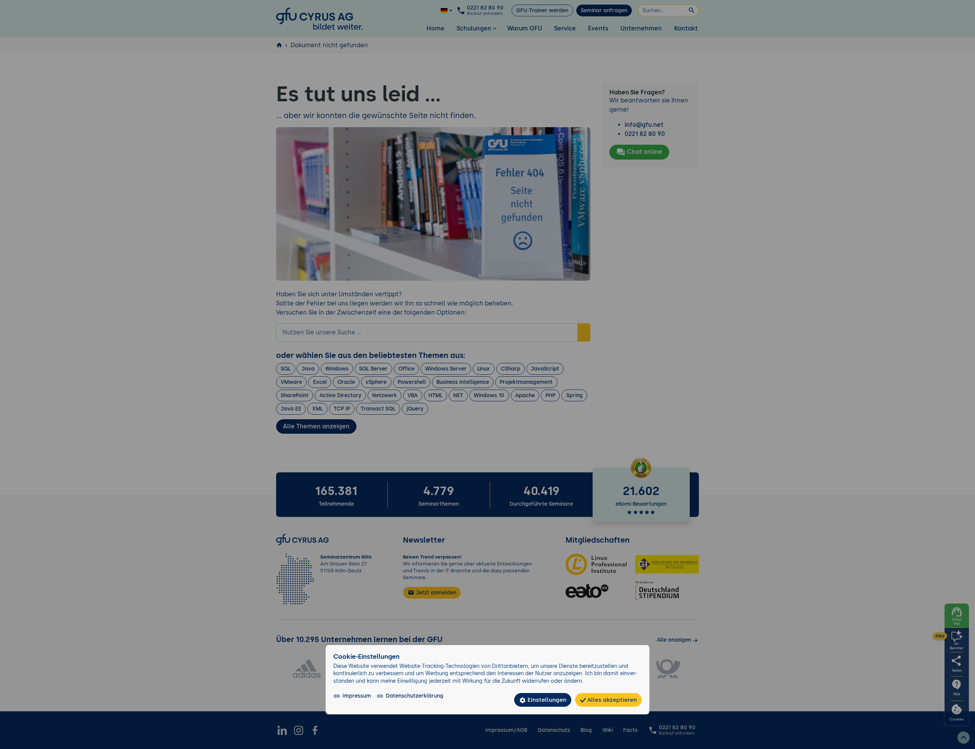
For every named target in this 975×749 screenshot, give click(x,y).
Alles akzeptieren (611, 699)
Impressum (356, 696)
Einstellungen (546, 699)
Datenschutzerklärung (414, 696)
